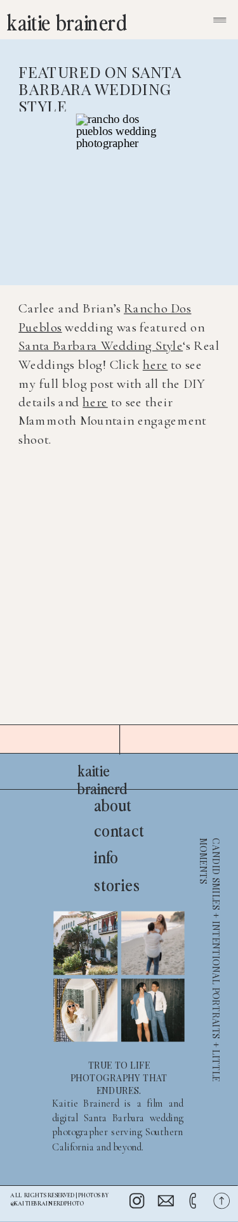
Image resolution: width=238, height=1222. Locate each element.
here (155, 364)
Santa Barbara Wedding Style (100, 345)
